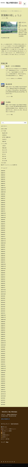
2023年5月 (3, 253)
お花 (3, 145)
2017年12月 (3, 391)
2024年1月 (3, 236)
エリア (2, 130)
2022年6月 (3, 276)
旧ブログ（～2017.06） (14, 461)
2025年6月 (3, 200)
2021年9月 (3, 296)
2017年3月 (3, 404)
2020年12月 (3, 315)
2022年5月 (3, 279)
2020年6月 (3, 327)
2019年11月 (3, 342)
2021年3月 (3, 308)
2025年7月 (3, 198)
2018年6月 (3, 379)
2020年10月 (3, 319)
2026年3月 (3, 181)
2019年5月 (3, 355)
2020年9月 (3, 321)
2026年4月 (3, 179)
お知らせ (12, 78)
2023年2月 (3, 259)
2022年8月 (3, 272)
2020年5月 (3, 330)
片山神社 (8, 102)
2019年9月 (3, 347)
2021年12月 (3, 289)
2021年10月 (3, 294)
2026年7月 (3, 172)
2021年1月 (3, 313)
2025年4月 (3, 204)
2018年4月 (3, 383)
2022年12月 (3, 264)
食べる (3, 160)
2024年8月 (3, 221)
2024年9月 (3, 219)
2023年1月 (3, 262)
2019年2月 (3, 361)
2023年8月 (3, 247)
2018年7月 (3, 376)
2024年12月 (3, 213)
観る (21, 78)
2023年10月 (3, 243)
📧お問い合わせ (4, 426)
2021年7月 (3, 300)
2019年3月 (3, 359)
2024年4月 (3, 230)
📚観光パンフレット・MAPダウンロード (3, 461)
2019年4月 (3, 357)
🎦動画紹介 (7, 461)
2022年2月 (3, 285)
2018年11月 (3, 368)
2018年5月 (3, 381)
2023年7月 (3, 249)
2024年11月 (3, 215)
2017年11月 (3, 393)
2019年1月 (3, 364)
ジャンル (16, 78)
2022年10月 (3, 268)
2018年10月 (3, 370)
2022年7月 (3, 274)
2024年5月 (3, 228)
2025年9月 (3, 194)
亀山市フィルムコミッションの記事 (8, 164)
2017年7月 (3, 400)
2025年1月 (3, 211)
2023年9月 (3, 245)
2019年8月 (3, 349)
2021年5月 (3, 304)
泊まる (3, 152)
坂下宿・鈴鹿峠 (5, 137)
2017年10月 (3, 396)
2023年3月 (3, 257)
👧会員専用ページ (4, 436)
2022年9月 (3, 270)
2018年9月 (3, 372)
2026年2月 (3, 183)
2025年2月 (3, 208)
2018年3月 (3, 385)
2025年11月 (3, 189)
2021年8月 (3, 298)
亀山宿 (3, 133)
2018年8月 (3, 374)
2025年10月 (3, 191)
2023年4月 (3, 255)
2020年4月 (3, 332)
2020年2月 (3, 336)
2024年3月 (3, 232)
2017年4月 (3, 402)
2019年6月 (3, 353)
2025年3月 (3, 206)
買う (3, 158)
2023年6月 (3, 251)
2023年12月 (3, 238)
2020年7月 (3, 325)
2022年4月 (3, 281)
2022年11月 (3, 266)
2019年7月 (3, 351)
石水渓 (3, 139)
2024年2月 (3, 234)
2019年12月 (3, 340)
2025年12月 (3, 187)
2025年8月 (3, 196)
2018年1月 (3, 389)
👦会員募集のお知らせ (5, 434)
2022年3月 (3, 283)
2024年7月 (3, 223)
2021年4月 (3, 306)
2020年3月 (3, 334)
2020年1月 (3, 338)
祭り (3, 154)
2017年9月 (3, 398)
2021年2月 (3, 310)
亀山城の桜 (9, 84)
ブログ (2, 162)
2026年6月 (3, 174)
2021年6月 (3, 302)
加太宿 (3, 135)
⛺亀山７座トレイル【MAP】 (6, 430)
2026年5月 (3, 177)
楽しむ (3, 150)
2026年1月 (3, 185)
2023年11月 (3, 240)
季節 (7, 18)
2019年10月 (3, 345)
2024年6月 (3, 225)
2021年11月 (3, 291)
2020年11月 (3, 317)
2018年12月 (3, 366)
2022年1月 (3, 287)
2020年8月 (3, 323)
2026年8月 (3, 170)
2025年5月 (3, 202)
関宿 (3, 141)
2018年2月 (3, 387)
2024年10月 (3, 217)
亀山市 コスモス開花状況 (13, 66)
